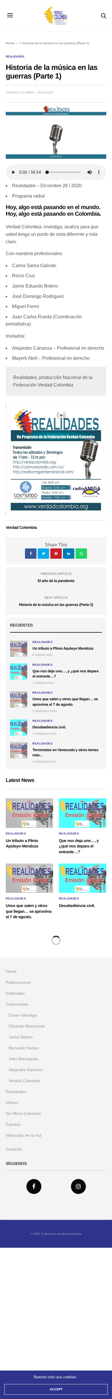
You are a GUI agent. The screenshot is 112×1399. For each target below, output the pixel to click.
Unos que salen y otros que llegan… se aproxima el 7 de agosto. (28, 911)
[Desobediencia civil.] (18, 727)
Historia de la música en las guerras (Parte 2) (56, 604)
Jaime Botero (21, 1037)
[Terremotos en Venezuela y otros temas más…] (18, 750)
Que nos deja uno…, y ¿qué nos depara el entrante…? (79, 846)
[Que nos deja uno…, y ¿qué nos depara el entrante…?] (18, 671)
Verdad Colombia (20, 92)
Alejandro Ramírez (26, 1069)
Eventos (13, 1124)
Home (10, 43)
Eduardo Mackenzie (27, 1026)
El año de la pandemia (56, 581)
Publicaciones (18, 982)
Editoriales (15, 993)
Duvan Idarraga (23, 1015)
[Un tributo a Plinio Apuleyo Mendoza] (18, 649)
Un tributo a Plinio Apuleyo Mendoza (62, 648)
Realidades (15, 56)
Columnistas (17, 1004)
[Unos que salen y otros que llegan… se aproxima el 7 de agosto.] (18, 699)
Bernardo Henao (24, 1048)
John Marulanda (23, 1059)
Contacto (14, 1149)
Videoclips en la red (23, 1135)
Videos (12, 1102)
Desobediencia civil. (49, 727)
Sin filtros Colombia (23, 1113)
